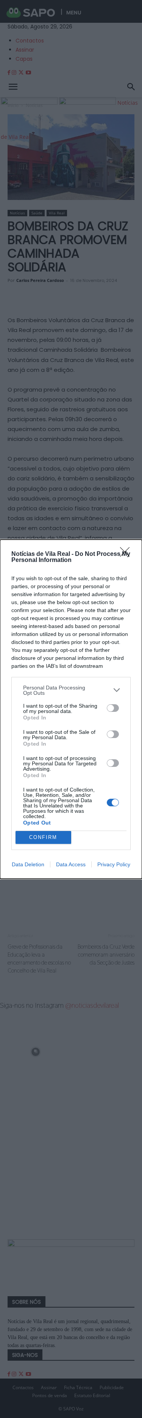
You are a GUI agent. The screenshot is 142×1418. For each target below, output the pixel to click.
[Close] (127, 554)
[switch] (113, 708)
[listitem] (71, 690)
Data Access (71, 864)
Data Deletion (28, 864)
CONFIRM (43, 837)
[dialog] (71, 709)
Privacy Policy (113, 864)
